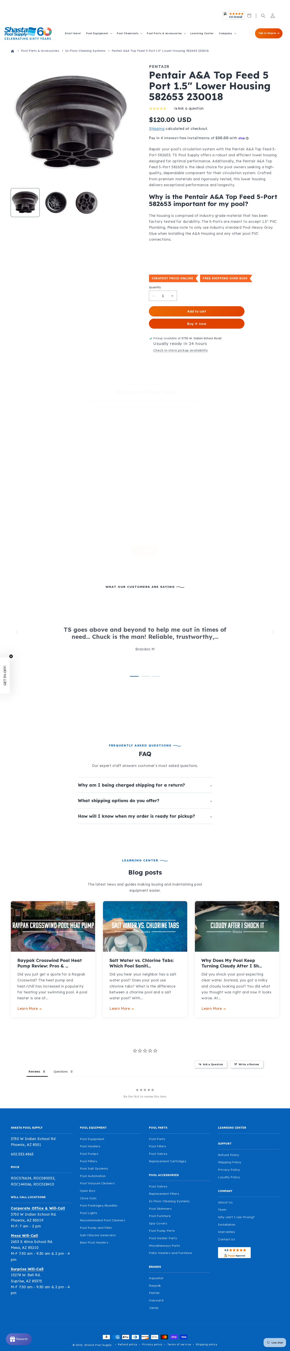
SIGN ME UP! (184, 703)
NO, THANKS (183, 715)
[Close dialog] (216, 623)
